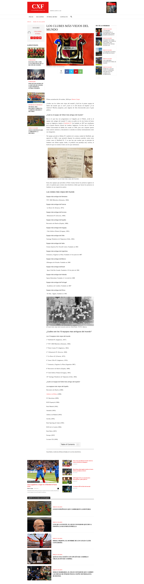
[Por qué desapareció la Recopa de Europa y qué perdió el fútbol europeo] (36, 74)
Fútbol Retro (32, 81)
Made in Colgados (110, 4)
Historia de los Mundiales (35, 104)
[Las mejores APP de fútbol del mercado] (67, 489)
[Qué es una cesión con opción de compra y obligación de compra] (39, 557)
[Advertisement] (70, 87)
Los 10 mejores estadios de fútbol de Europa (109, 62)
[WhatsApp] (80, 71)
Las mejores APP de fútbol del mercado (81, 486)
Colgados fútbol (37, 32)
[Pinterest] (76, 71)
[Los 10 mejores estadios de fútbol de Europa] (99, 61)
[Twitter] (37, 38)
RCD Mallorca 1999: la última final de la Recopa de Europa (35, 63)
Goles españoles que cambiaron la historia (35, 131)
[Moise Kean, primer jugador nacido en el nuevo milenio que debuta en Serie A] (67, 472)
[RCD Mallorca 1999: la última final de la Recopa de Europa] (36, 53)
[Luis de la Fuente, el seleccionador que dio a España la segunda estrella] (39, 524)
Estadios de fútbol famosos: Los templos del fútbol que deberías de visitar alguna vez (109, 42)
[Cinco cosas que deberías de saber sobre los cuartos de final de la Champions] (67, 463)
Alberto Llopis (75, 99)
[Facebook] (31, 38)
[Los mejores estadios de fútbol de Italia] (99, 52)
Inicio (29, 21)
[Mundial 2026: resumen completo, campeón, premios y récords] (36, 97)
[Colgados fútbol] (29, 32)
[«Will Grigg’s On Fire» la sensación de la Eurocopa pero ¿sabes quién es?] (67, 480)
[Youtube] (40, 38)
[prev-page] (97, 78)
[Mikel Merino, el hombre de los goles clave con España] (39, 541)
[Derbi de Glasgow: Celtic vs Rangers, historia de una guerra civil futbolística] (99, 70)
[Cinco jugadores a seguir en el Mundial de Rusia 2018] (43, 471)
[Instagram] (34, 38)
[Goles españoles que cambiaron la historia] (36, 121)
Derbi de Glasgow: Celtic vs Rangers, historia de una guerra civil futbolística (108, 71)
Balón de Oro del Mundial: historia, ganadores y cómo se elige (111, 9)
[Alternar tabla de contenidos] (77, 444)
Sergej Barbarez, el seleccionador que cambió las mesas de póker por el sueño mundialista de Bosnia (73, 574)
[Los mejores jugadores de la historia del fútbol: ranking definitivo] (99, 32)
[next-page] (99, 78)
